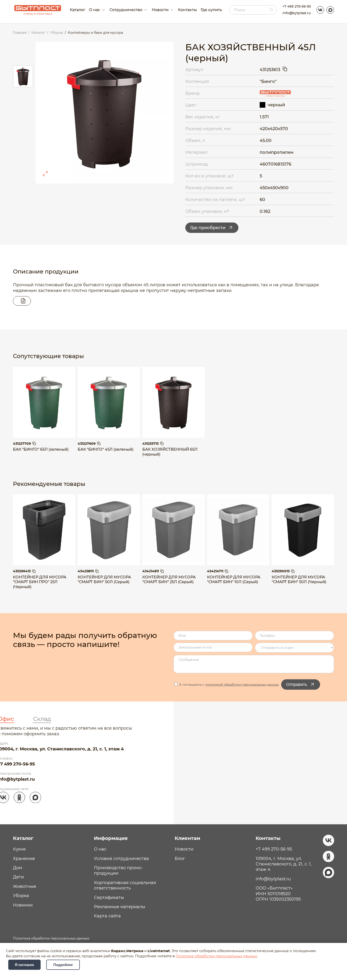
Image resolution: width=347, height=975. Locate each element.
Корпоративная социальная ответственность (125, 885)
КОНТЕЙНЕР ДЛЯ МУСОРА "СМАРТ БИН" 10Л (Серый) (233, 579)
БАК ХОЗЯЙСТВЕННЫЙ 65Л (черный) (170, 452)
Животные (24, 886)
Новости (184, 849)
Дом (17, 867)
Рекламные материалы (119, 906)
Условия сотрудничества (121, 858)
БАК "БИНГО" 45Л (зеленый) (105, 449)
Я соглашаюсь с (228, 684)
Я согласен (24, 965)
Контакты (187, 10)
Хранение (24, 858)
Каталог (77, 10)
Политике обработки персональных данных (216, 956)
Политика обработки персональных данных (51, 938)
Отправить (296, 684)
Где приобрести (207, 227)
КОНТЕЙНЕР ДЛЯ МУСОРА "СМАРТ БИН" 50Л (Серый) (104, 579)
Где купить (211, 10)
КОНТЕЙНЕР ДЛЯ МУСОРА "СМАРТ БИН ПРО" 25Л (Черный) (39, 582)
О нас (100, 849)
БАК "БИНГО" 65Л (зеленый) (40, 449)
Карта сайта (107, 916)
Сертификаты (109, 897)
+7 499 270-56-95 (297, 6)
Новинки (23, 905)
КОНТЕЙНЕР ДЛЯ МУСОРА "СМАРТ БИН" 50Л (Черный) (299, 579)
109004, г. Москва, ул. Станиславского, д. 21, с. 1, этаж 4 (284, 864)
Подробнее (63, 965)
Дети (18, 877)
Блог (180, 858)
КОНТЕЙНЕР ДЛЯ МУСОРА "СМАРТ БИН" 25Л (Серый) (169, 579)
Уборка (21, 895)
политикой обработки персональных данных (242, 684)
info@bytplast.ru (297, 13)
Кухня (19, 849)
